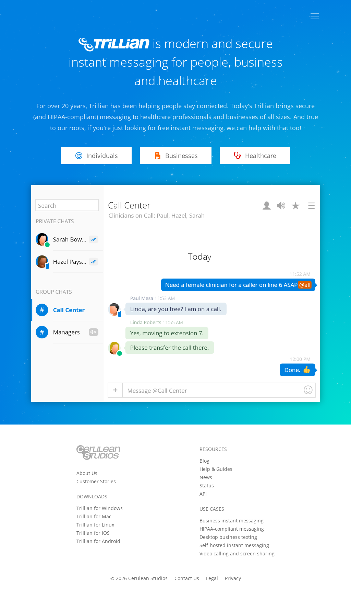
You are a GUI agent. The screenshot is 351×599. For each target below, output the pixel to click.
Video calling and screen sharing (237, 553)
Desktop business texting (228, 537)
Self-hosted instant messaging (234, 545)
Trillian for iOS (93, 533)
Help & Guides (215, 469)
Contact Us (186, 578)
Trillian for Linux (95, 524)
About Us (86, 473)
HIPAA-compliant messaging (231, 528)
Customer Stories (96, 481)
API (203, 493)
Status (206, 485)
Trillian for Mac (93, 516)
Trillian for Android (98, 541)
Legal (212, 578)
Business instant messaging (231, 520)
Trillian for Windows (99, 508)
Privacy (233, 578)
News (205, 477)
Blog (204, 460)
